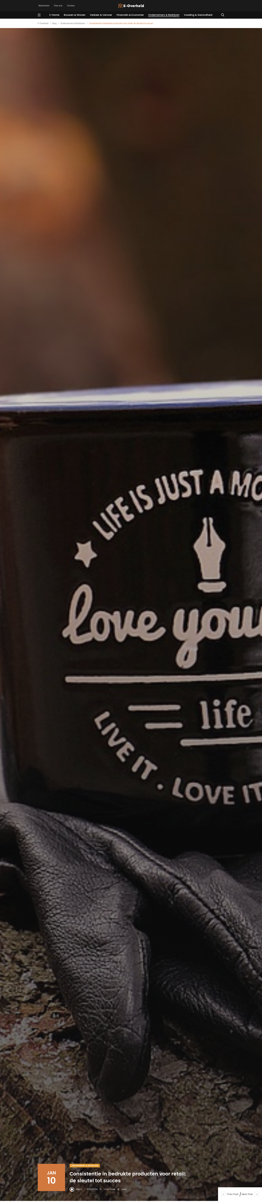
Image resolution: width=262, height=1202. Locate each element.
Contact (71, 5)
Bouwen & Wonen (74, 15)
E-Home (54, 15)
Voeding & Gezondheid (198, 15)
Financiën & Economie (130, 15)
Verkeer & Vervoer (101, 15)
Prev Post (232, 1194)
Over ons (58, 5)
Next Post (247, 1194)
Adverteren (44, 5)
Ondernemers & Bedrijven (163, 15)
